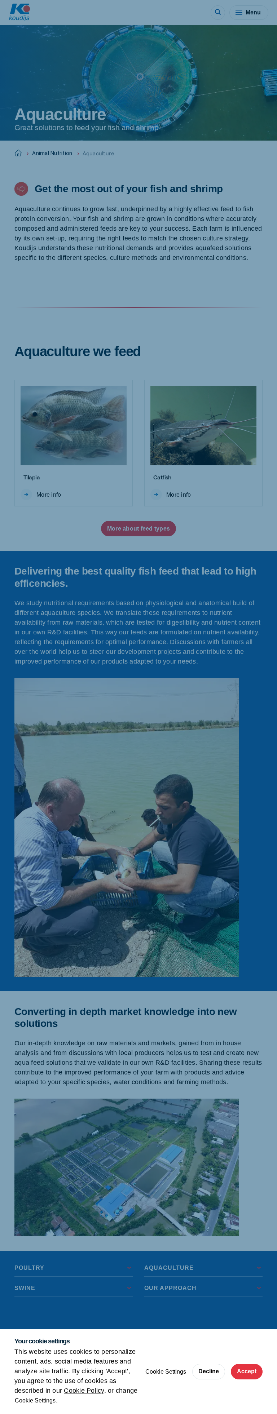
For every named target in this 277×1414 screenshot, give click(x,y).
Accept (246, 1371)
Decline (208, 1371)
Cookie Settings (35, 1400)
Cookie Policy (84, 1390)
